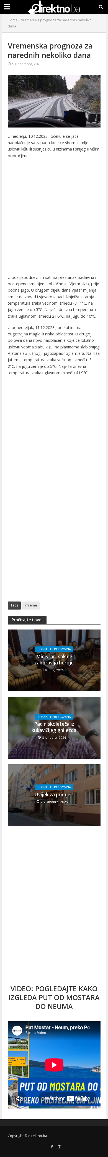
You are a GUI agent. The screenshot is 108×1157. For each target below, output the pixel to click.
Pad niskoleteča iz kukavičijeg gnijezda (54, 727)
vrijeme (31, 605)
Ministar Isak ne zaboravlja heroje (54, 660)
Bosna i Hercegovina (54, 649)
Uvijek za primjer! (54, 795)
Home (13, 20)
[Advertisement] (54, 218)
